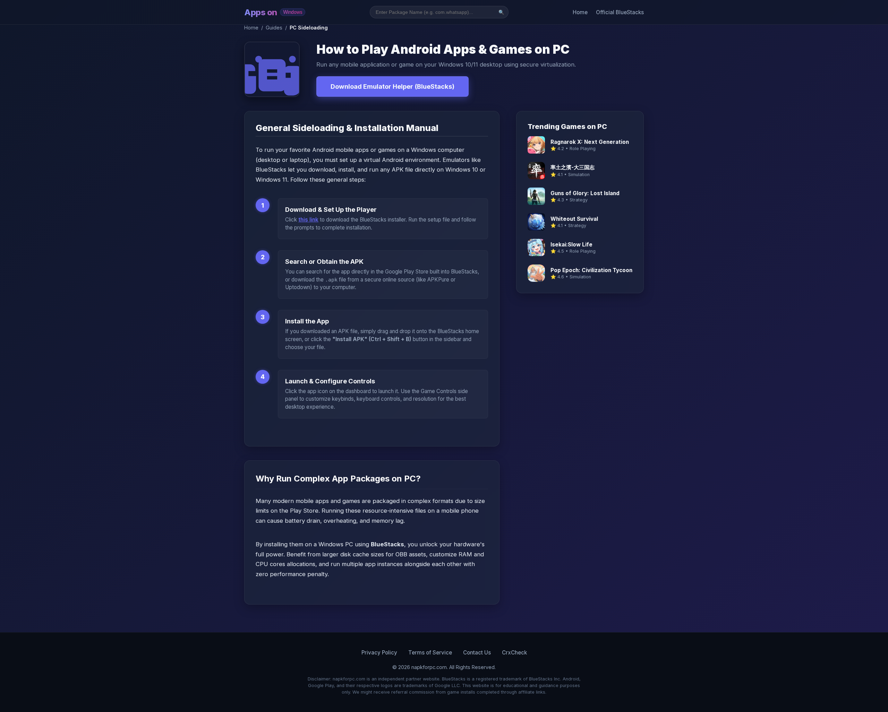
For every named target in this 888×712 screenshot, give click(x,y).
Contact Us (477, 652)
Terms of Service (430, 652)
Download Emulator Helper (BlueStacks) (392, 86)
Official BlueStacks (620, 12)
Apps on (273, 12)
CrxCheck (514, 652)
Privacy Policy (379, 652)
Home (580, 12)
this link (308, 219)
